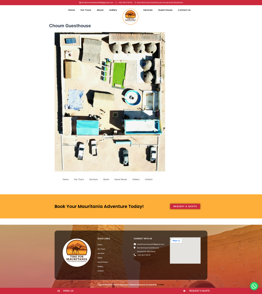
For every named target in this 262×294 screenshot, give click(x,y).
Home (71, 10)
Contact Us (184, 10)
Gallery (113, 10)
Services (148, 10)
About (100, 10)
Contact (148, 179)
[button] (254, 286)
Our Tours (85, 10)
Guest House (165, 10)
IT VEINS (160, 285)
